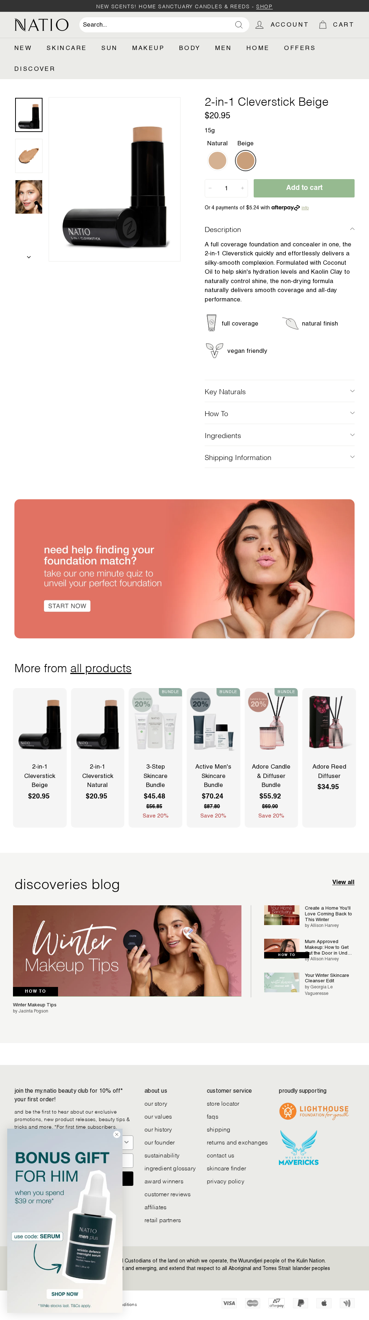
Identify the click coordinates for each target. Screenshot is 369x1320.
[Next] (28, 255)
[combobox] (164, 24)
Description (223, 229)
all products (101, 667)
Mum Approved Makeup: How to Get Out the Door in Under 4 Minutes (328, 947)
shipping (219, 1128)
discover (34, 68)
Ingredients (223, 435)
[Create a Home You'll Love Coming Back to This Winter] (281, 915)
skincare (66, 47)
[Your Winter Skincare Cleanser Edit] (281, 982)
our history (158, 1128)
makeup (148, 47)
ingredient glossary (170, 1167)
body (190, 47)
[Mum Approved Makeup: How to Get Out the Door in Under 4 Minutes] (281, 949)
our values (158, 1116)
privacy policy (225, 1180)
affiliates (155, 1206)
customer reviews (168, 1193)
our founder (160, 1141)
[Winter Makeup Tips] (127, 951)
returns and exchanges (237, 1141)
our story (156, 1103)
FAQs (212, 1116)
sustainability (162, 1154)
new (23, 47)
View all (343, 882)
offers (300, 47)
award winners (164, 1180)
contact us (220, 1154)
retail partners (163, 1219)
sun (109, 47)
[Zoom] (114, 179)
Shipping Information (238, 457)
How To (216, 413)
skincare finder (226, 1167)
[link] (65, 1221)
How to (35, 991)
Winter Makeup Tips (35, 1004)
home (258, 47)
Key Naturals (225, 391)
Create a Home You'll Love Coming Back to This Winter (328, 913)
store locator (223, 1103)
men (223, 47)
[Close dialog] (116, 1134)
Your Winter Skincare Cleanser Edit (327, 978)
